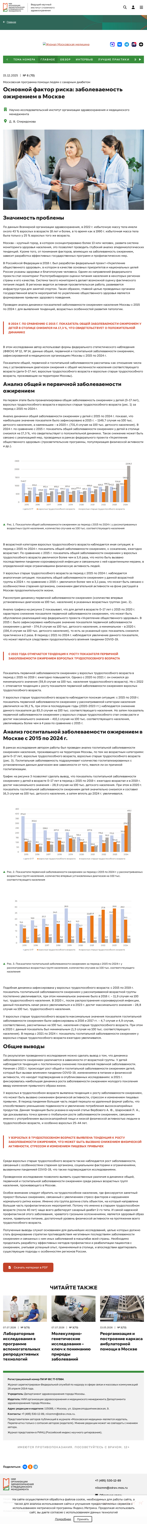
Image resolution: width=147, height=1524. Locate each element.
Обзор (65, 59)
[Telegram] (35, 1467)
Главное (11, 22)
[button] (140, 59)
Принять (83, 1519)
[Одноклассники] (30, 1467)
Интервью (84, 59)
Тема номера (24, 59)
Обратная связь (110, 1495)
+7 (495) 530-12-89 (108, 1480)
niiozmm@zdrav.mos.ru (111, 1487)
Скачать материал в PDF (30, 1267)
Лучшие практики (113, 59)
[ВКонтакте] (25, 1467)
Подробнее (63, 1519)
